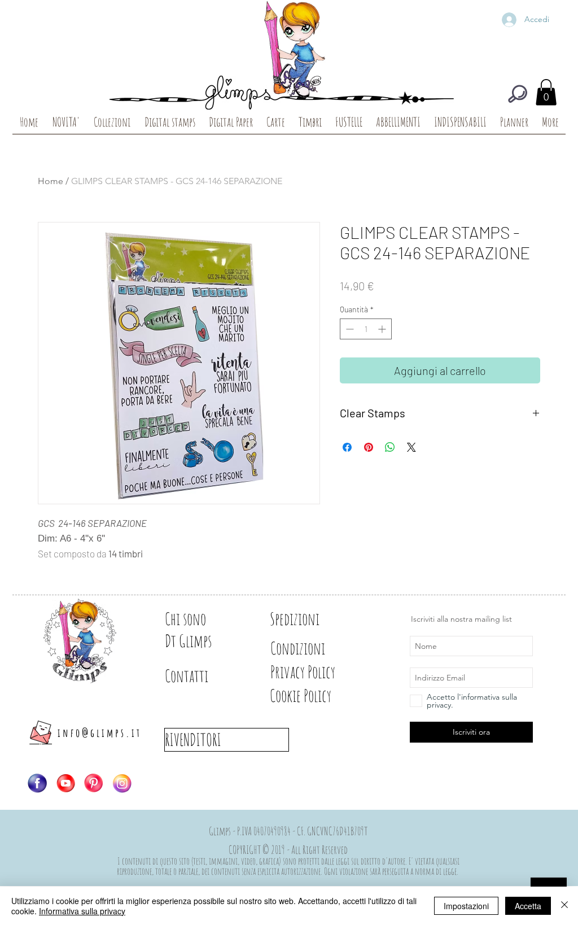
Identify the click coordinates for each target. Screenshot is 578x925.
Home (50, 181)
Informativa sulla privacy (82, 911)
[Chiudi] (564, 906)
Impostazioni (466, 905)
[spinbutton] (366, 329)
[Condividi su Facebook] (347, 447)
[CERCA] (517, 94)
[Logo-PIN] (93, 783)
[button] (546, 92)
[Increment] (383, 329)
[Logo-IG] (122, 783)
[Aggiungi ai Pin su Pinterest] (368, 447)
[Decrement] (348, 329)
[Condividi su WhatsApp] (390, 447)
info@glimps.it (100, 733)
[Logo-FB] (37, 783)
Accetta (528, 905)
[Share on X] (411, 447)
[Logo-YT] (65, 783)
